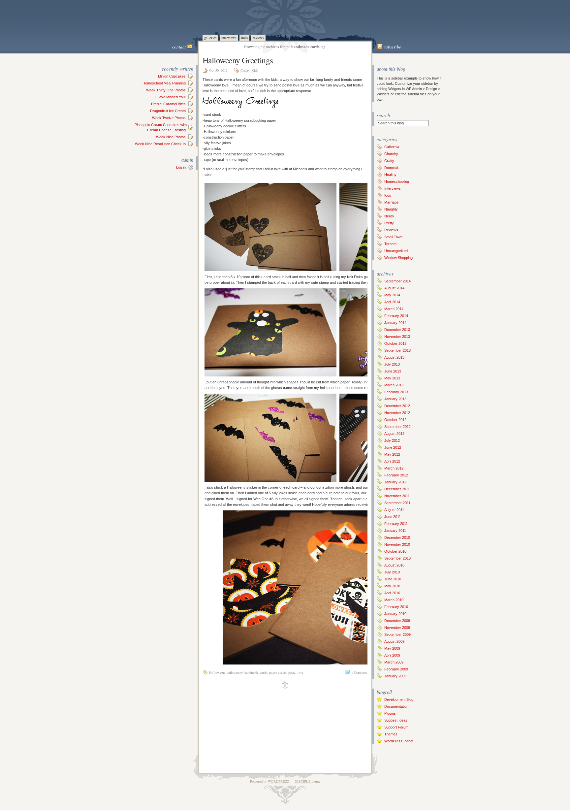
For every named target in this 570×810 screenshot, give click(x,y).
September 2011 (397, 503)
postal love (295, 672)
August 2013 (394, 357)
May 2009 (392, 648)
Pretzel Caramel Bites (168, 104)
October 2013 (395, 343)
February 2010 (396, 607)
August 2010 (394, 565)
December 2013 (397, 330)
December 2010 (397, 537)
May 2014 (392, 295)
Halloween (217, 672)
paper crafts (277, 672)
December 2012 (397, 406)
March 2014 (393, 309)
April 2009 (392, 655)
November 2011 (397, 496)
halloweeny (234, 672)
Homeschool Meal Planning (164, 83)
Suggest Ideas (395, 720)
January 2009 (395, 676)
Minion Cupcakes (172, 76)
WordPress (278, 781)
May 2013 (392, 378)
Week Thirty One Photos (166, 90)
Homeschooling (396, 181)
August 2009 (394, 641)
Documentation (396, 706)
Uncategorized (396, 251)
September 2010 (397, 558)
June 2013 (392, 371)
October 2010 (395, 551)
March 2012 (393, 468)
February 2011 (396, 524)
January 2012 (395, 482)
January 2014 (395, 323)
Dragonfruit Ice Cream (168, 111)
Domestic (391, 168)
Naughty (391, 209)
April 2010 (392, 593)
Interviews (228, 37)
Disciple (303, 781)
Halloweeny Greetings (238, 60)
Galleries (210, 37)
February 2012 (396, 475)
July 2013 (392, 364)
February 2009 (396, 669)
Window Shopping (398, 258)
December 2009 (397, 621)
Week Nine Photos (171, 137)
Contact (179, 47)
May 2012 (392, 454)
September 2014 (397, 281)
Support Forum (396, 727)
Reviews (258, 37)
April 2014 (392, 302)
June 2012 (392, 447)
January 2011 (395, 531)
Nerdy (389, 216)
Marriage (391, 202)
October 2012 (395, 420)
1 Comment (359, 672)
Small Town (393, 237)
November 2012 (397, 413)
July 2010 (392, 572)
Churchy (391, 154)
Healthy (390, 175)
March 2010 (393, 600)
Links (244, 37)
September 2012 (397, 427)
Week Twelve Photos (169, 118)
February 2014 (396, 316)
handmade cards (255, 672)
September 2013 (397, 350)
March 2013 (393, 385)
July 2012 (392, 440)
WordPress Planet (398, 741)
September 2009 (397, 634)
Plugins (390, 713)
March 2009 (393, 662)
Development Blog (398, 699)
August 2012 (394, 434)
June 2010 (392, 579)
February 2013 (396, 392)
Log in (181, 167)
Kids (254, 70)
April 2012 (392, 461)
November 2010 (397, 544)
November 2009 (397, 628)
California (391, 147)
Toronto (390, 244)
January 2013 (395, 399)
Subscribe (392, 47)
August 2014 (394, 288)
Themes (390, 734)
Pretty (389, 223)
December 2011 (397, 489)
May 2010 (392, 586)
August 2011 (394, 510)
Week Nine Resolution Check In (160, 144)
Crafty (244, 70)
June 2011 (392, 517)
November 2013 (397, 337)
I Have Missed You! (170, 97)
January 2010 (395, 614)
